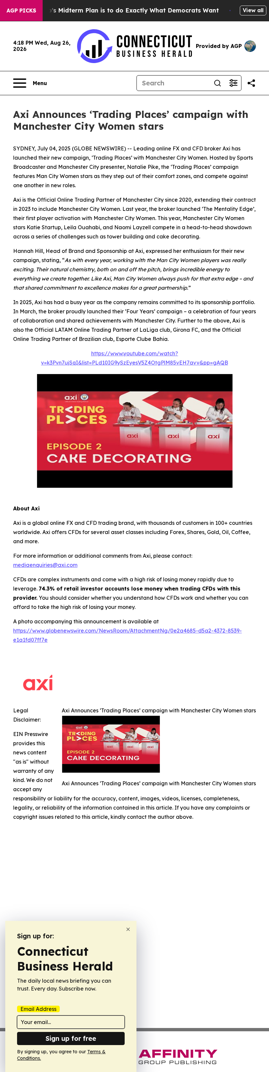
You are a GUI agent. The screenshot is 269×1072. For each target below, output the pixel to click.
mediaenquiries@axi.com (45, 565)
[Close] (128, 929)
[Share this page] (251, 83)
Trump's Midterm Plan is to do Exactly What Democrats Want (125, 10)
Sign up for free (71, 1038)
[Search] (217, 83)
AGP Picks (21, 10)
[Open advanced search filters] (233, 83)
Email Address (38, 1009)
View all (253, 10)
